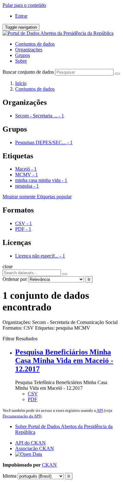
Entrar (21, 16)
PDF (32, 399)
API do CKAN (30, 442)
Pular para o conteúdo (24, 5)
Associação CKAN (34, 448)
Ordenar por (15, 279)
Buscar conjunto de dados (28, 72)
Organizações (28, 49)
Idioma (9, 476)
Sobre (21, 61)
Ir (89, 279)
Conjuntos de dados (35, 44)
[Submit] (117, 74)
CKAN (49, 465)
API (100, 410)
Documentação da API (21, 416)
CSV (33, 393)
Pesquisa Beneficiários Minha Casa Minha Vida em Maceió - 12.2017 (64, 360)
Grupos (22, 55)
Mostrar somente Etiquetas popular (37, 196)
